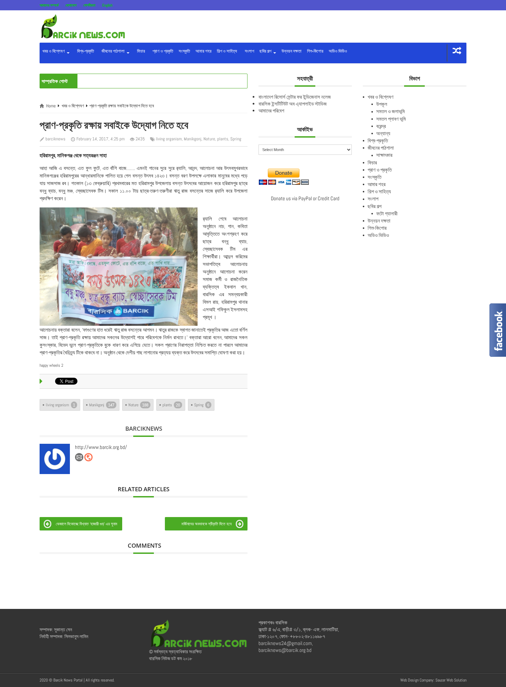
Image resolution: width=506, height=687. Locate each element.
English (107, 5)
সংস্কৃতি (184, 51)
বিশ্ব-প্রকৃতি (84, 51)
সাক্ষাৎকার (384, 155)
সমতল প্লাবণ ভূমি (391, 119)
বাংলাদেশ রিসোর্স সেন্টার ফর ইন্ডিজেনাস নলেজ (295, 97)
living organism (169, 139)
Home (51, 106)
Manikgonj (192, 139)
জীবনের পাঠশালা (112, 51)
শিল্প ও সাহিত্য (227, 51)
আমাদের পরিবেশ (271, 110)
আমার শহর (203, 51)
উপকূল (381, 104)
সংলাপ (248, 51)
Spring (235, 139)
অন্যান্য (383, 133)
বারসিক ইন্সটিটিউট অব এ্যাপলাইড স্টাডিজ (293, 103)
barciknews (55, 139)
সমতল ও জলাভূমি (390, 111)
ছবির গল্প (266, 51)
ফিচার (140, 51)
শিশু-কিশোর (315, 51)
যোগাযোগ (70, 5)
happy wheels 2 (51, 365)
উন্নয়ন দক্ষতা (292, 51)
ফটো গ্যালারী (387, 213)
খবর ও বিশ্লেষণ (54, 51)
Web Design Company (416, 680)
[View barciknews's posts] (55, 459)
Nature (209, 139)
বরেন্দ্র (381, 126)
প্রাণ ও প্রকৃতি (161, 51)
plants (222, 139)
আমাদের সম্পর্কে (49, 5)
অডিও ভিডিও (338, 51)
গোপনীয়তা (89, 5)
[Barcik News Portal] (83, 26)
